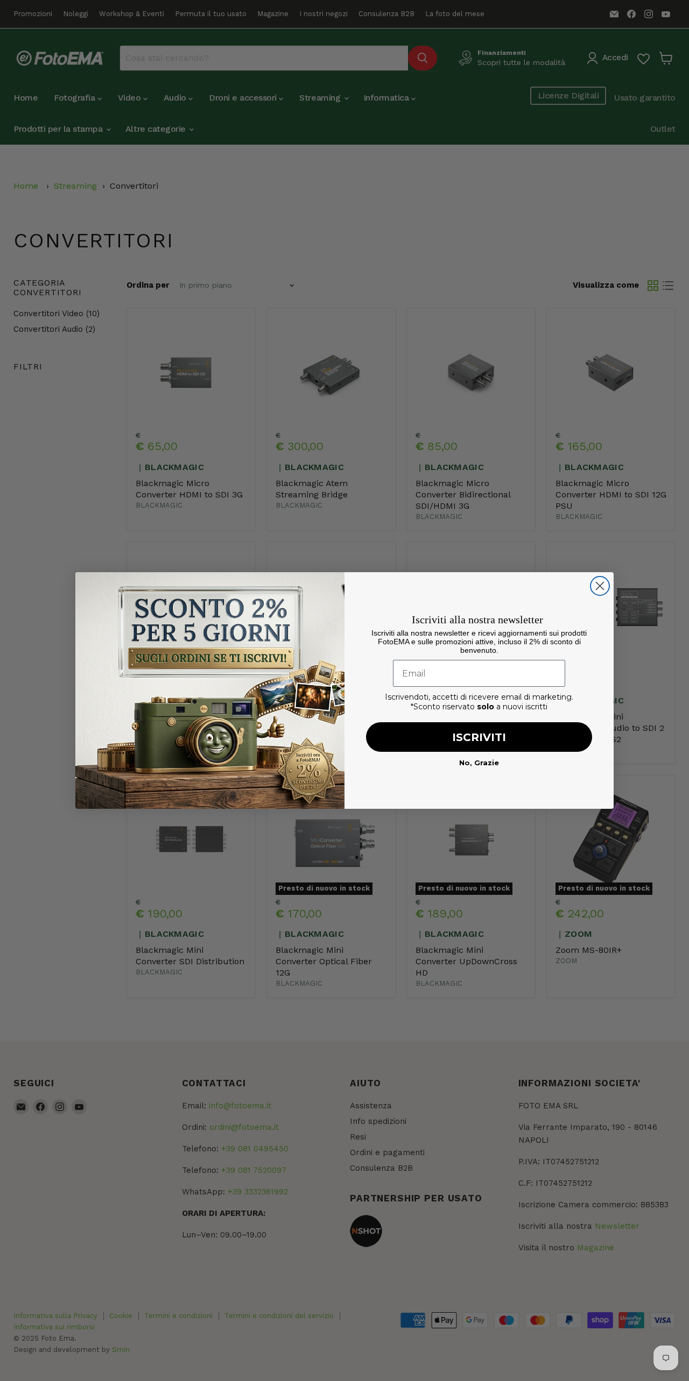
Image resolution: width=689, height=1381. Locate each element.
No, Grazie (479, 762)
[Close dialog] (599, 585)
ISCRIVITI (479, 737)
